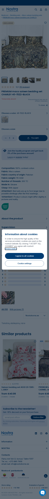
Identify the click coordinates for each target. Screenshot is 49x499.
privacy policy (11, 249)
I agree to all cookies (24, 256)
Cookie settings (25, 263)
